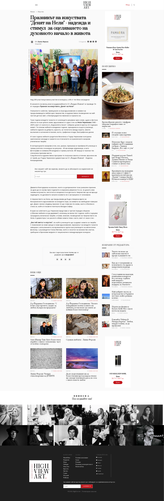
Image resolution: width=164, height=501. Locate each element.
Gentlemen (115, 300)
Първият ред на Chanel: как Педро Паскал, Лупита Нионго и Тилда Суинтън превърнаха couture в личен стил (122, 159)
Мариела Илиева (115, 128)
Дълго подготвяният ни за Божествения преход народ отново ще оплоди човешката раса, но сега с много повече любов (81, 377)
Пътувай (66, 475)
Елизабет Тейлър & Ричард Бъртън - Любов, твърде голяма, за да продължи (122, 322)
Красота (114, 166)
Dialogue (66, 464)
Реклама (78, 462)
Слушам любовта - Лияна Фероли (80, 340)
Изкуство (41, 12)
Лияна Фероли (43, 42)
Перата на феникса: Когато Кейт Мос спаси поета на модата (122, 309)
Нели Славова (123, 313)
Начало (32, 12)
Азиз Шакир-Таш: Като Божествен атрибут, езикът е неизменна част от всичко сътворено (45, 342)
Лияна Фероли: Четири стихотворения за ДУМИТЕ (42, 375)
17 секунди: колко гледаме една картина (121, 134)
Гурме (104, 128)
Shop (128, 5)
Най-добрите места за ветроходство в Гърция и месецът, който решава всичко (122, 295)
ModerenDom (79, 466)
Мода (113, 313)
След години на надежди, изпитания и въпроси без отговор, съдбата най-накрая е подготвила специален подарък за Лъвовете (122, 279)
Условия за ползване (81, 458)
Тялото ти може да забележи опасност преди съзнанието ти (121, 253)
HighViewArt (126, 137)
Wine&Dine (66, 458)
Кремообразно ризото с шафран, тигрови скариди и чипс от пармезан (116, 124)
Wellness (115, 257)
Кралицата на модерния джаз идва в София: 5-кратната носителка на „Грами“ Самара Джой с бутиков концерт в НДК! (122, 175)
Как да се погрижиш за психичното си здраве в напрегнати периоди (122, 265)
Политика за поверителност (84, 464)
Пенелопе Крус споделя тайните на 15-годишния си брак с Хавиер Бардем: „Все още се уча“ (123, 145)
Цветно (32, 300)
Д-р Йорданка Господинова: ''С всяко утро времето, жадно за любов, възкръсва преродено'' (43, 305)
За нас (77, 460)
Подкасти (66, 460)
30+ (113, 150)
